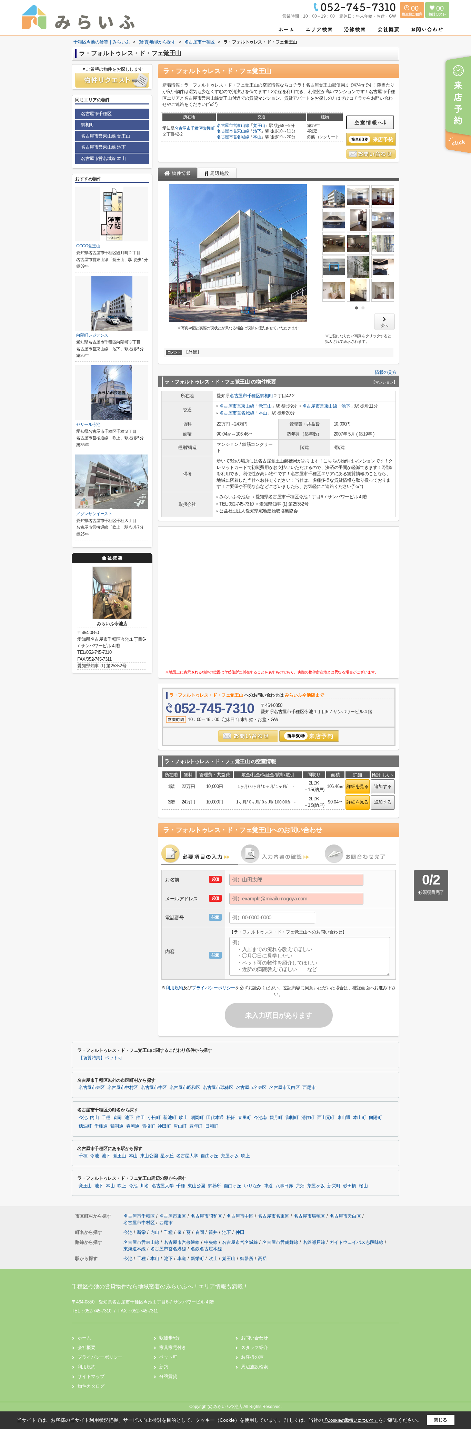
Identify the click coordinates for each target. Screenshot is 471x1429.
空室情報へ (369, 122)
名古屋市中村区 (123, 1087)
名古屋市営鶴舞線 (281, 1242)
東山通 (343, 1117)
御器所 (214, 1185)
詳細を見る (357, 786)
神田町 (164, 1126)
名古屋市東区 (92, 1087)
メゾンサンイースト (94, 513)
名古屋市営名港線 (169, 1248)
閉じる (440, 1419)
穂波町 (85, 1126)
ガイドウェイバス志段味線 (357, 1242)
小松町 (154, 1117)
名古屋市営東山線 (233, 125)
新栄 (142, 1232)
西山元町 (326, 1117)
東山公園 (149, 1155)
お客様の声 (252, 1357)
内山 (94, 1117)
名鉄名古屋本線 (206, 1248)
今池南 (260, 1117)
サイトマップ (91, 1376)
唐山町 (180, 1126)
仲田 (140, 1117)
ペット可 (168, 1357)
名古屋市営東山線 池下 (103, 147)
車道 (268, 1185)
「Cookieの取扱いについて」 (350, 1420)
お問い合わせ (254, 1337)
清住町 (307, 1117)
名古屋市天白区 (284, 1087)
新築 (163, 1366)
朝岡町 (197, 1117)
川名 (144, 1185)
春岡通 (132, 1126)
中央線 (211, 1242)
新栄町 (333, 1185)
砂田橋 (349, 1185)
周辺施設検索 (254, 1366)
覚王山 (259, 125)
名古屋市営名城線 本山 (103, 158)
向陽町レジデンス (92, 335)
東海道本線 (135, 1248)
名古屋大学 (187, 1155)
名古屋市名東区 (251, 1087)
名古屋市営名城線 (233, 136)
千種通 (101, 1126)
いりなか (252, 1185)
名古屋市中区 (154, 1087)
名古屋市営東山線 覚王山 (105, 136)
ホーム (84, 1337)
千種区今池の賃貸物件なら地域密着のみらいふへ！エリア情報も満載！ (160, 1286)
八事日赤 (284, 1185)
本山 (257, 136)
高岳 (262, 1258)
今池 (83, 1117)
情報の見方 (386, 372)
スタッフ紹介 (254, 1347)
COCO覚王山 (88, 245)
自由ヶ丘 (209, 1155)
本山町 (359, 1117)
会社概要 (87, 1347)
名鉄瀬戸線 (315, 1242)
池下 (257, 131)
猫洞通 (116, 1126)
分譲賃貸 (168, 1376)
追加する (382, 786)
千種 (106, 1117)
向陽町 (375, 1117)
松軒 (231, 1117)
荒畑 (300, 1185)
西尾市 (308, 1087)
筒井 (214, 1232)
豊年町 (195, 1126)
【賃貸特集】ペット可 (100, 1058)
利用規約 (174, 987)
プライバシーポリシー (213, 987)
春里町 (244, 1117)
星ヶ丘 (166, 1155)
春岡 (117, 1117)
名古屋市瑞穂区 (218, 1087)
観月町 (276, 1117)
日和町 (211, 1126)
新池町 (169, 1117)
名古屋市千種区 (188, 128)
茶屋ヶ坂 (230, 1155)
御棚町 (208, 128)
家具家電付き (172, 1347)
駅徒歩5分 (169, 1337)
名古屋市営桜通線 (182, 1242)
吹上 (183, 1117)
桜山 (363, 1185)
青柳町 (148, 1126)
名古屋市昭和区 (185, 1087)
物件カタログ (91, 1386)
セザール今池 (88, 424)
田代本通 (215, 1117)
